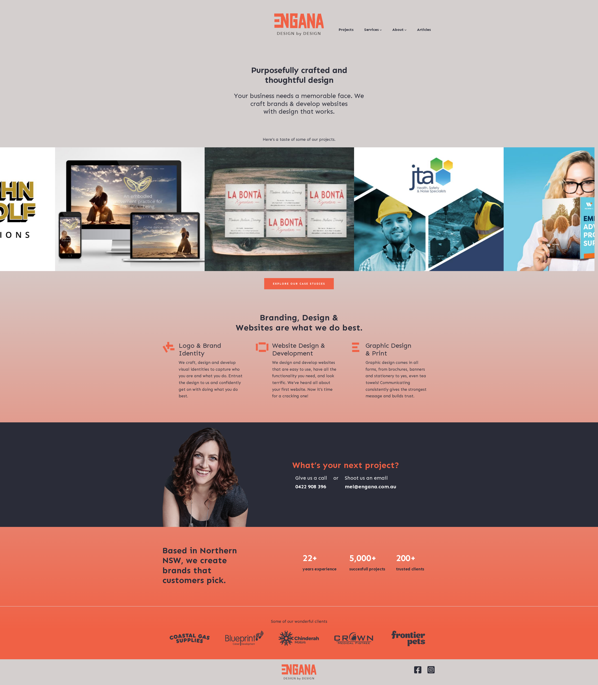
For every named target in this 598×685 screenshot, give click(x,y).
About (398, 29)
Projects (346, 29)
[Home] (299, 24)
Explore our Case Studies (299, 283)
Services (371, 29)
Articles (424, 29)
